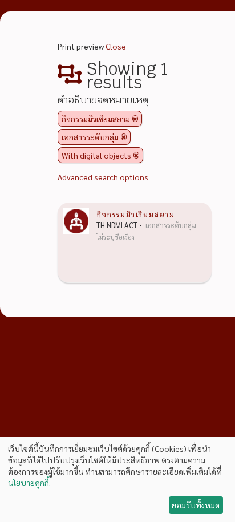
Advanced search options (103, 177)
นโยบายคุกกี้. (29, 483)
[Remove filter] (135, 118)
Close (116, 46)
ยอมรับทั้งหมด (196, 505)
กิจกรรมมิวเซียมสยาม (135, 214)
